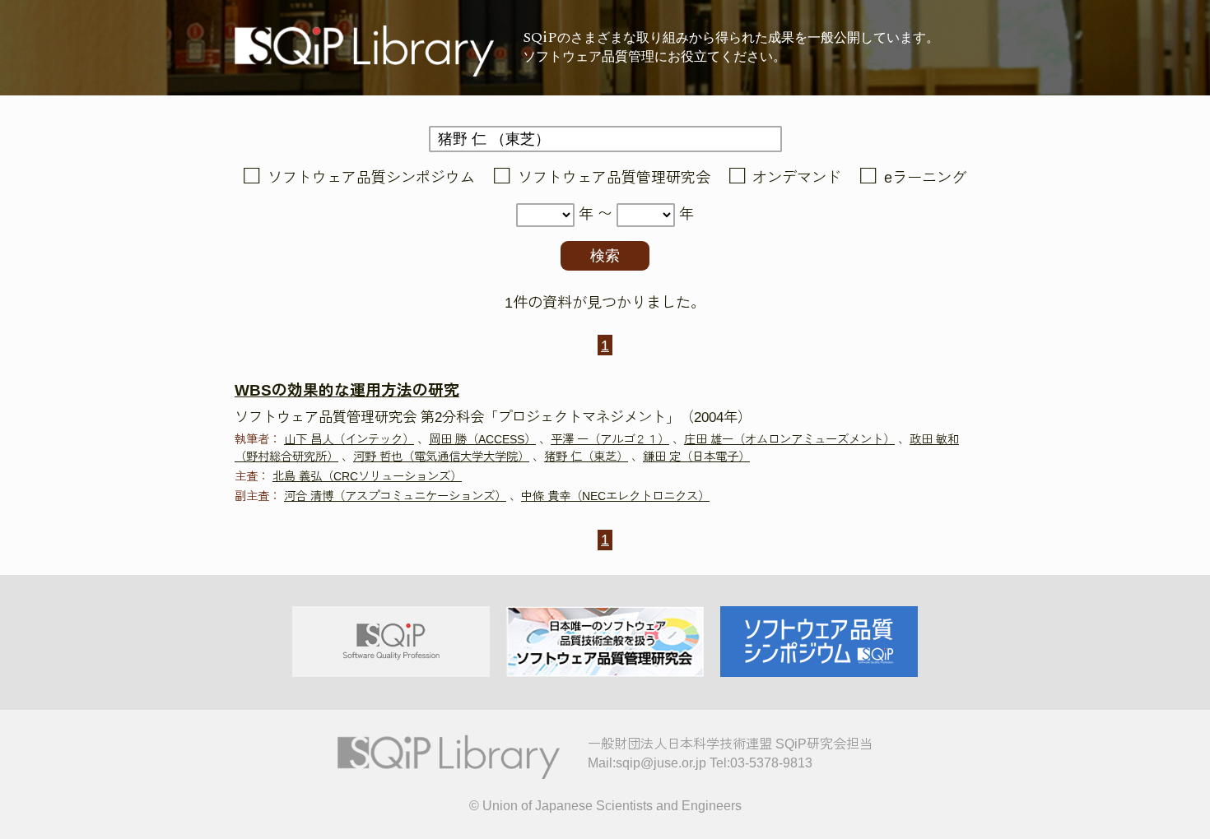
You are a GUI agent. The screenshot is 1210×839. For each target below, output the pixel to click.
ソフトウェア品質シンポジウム (371, 177)
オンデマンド (796, 177)
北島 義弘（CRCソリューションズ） (367, 476)
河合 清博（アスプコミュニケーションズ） (395, 496)
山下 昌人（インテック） (349, 439)
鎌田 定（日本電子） (696, 456)
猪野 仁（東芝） (586, 456)
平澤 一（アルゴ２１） (610, 439)
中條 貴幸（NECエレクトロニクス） (615, 496)
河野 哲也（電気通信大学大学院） (441, 456)
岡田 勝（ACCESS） (482, 439)
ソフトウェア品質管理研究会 (614, 177)
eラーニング (925, 177)
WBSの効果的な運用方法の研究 (347, 390)
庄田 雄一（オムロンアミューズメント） (789, 439)
